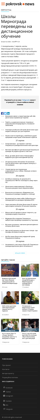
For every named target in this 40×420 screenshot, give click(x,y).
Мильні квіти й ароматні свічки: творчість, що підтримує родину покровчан (20, 213)
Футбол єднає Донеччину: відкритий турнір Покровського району (20, 237)
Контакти (5, 369)
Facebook (8, 388)
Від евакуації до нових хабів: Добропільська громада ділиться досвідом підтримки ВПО (20, 199)
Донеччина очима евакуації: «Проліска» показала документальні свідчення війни (19, 187)
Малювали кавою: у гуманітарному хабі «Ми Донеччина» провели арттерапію (20, 117)
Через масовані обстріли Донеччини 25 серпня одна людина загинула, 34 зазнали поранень (21, 205)
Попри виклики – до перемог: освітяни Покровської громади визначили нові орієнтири (21, 144)
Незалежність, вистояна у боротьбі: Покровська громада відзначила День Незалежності (21, 245)
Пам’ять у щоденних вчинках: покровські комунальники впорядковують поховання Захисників (19, 123)
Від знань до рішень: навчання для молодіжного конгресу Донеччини (21, 225)
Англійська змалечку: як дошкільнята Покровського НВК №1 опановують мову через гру (21, 180)
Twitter (8, 392)
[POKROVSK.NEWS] (20, 4)
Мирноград (6, 10)
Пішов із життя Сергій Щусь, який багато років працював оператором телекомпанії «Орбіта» (21, 136)
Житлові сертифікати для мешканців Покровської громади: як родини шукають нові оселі (22, 150)
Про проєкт (6, 365)
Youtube (8, 401)
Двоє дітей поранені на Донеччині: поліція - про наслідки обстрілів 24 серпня (21, 231)
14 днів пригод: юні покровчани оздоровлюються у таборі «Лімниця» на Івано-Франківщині (21, 171)
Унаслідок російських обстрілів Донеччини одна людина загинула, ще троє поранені (21, 130)
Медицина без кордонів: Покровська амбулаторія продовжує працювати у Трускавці (21, 219)
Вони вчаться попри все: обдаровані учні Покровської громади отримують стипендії (20, 193)
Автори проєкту (8, 373)
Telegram (25, 100)
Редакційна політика (10, 377)
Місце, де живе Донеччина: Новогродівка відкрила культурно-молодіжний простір (19, 156)
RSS (6, 405)
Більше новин (20, 253)
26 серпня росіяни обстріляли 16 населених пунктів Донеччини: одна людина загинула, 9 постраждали (20, 163)
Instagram (9, 396)
